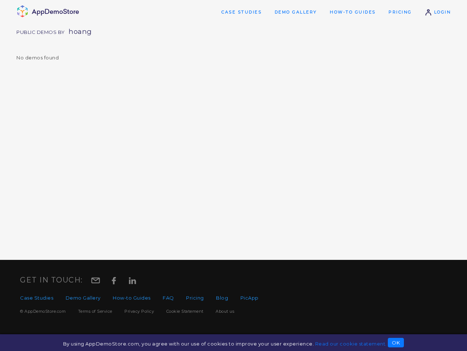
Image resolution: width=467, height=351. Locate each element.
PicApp (249, 298)
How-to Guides (353, 12)
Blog (222, 298)
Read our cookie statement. (351, 344)
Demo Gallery (296, 12)
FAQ (168, 298)
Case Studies (241, 12)
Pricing (400, 12)
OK (396, 343)
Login (441, 12)
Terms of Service (95, 311)
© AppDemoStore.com (43, 311)
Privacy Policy (139, 311)
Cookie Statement (185, 311)
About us (225, 311)
